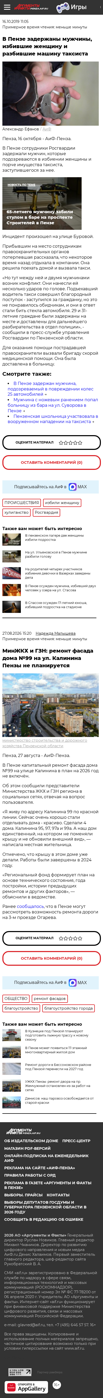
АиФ (47, 129)
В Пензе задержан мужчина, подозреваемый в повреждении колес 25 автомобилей (50, 389)
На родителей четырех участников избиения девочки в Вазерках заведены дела (57, 573)
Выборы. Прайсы (23, 1195)
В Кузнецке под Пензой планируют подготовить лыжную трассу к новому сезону (56, 1035)
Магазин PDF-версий (27, 1148)
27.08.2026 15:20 (16, 633)
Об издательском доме (31, 1140)
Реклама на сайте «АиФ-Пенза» (39, 1168)
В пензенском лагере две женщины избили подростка (54, 537)
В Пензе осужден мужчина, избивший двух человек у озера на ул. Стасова (60, 588)
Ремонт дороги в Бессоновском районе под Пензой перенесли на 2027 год (58, 1067)
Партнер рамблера (49, 1372)
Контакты (58, 1195)
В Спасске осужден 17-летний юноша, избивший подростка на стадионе (56, 605)
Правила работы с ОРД (30, 1175)
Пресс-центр (76, 1140)
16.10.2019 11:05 (15, 21)
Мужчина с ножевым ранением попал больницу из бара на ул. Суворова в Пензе (53, 405)
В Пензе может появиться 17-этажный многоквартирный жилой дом (56, 1050)
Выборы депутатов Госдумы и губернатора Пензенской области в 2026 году (45, 1207)
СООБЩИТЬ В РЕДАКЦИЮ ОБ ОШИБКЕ (43, 1219)
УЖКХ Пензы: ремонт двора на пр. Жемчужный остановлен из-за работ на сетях (57, 1086)
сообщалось (30, 906)
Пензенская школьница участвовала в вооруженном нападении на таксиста (53, 419)
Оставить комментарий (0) (51, 462)
